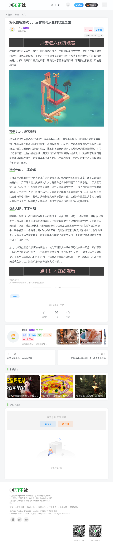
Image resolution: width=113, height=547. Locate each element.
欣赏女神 (31, 507)
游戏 (17, 14)
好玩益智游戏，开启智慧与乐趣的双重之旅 (40, 22)
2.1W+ (33, 335)
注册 (67, 424)
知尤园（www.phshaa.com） (42, 513)
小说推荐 (20, 507)
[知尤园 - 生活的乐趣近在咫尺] (19, 489)
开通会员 (92, 5)
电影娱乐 (74, 507)
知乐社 (19, 28)
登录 (49, 424)
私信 (100, 29)
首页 (9, 14)
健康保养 (63, 507)
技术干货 (52, 507)
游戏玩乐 (42, 507)
